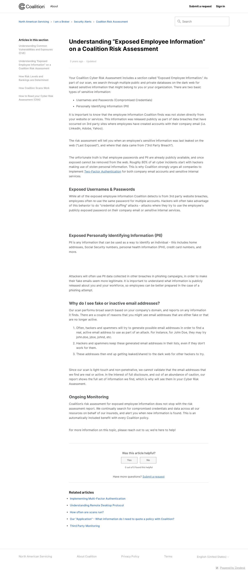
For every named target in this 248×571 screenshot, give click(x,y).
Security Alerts (83, 21)
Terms (168, 556)
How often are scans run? (87, 512)
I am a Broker (61, 21)
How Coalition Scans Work (34, 88)
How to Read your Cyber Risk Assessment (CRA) (36, 98)
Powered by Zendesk (232, 567)
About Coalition (87, 556)
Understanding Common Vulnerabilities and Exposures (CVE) (36, 49)
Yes (129, 460)
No (148, 460)
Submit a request (200, 6)
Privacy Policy (130, 556)
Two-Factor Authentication (102, 171)
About (54, 6)
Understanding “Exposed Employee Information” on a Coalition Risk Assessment (35, 65)
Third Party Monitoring (85, 526)
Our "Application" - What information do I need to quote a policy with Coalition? (122, 519)
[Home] (32, 6)
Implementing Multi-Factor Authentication (97, 498)
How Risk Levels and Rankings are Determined (33, 78)
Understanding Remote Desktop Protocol (97, 505)
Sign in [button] (220, 6)
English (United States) (212, 556)
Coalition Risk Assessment (112, 21)
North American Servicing (34, 21)
